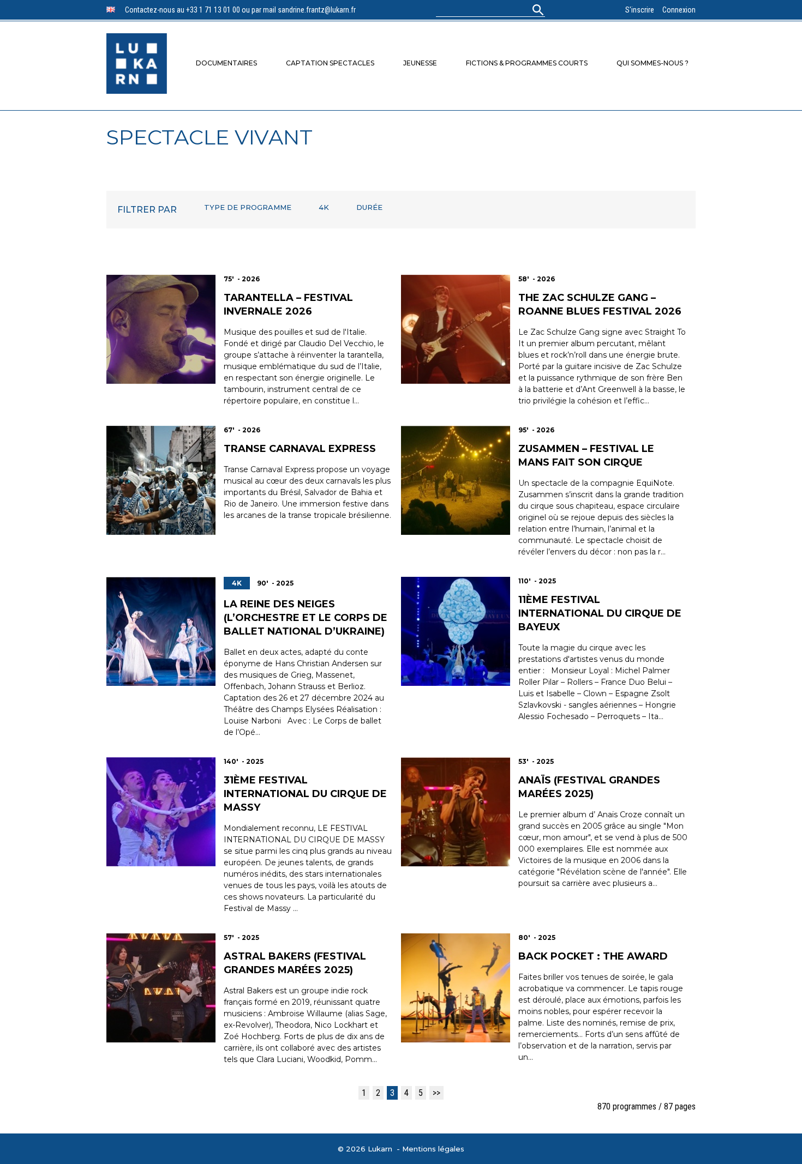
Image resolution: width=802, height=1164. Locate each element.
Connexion (679, 9)
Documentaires (226, 63)
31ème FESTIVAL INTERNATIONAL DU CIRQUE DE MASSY (305, 793)
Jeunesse (420, 63)
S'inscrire (639, 9)
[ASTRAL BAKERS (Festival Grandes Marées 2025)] (161, 987)
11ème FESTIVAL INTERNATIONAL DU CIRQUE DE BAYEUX (599, 613)
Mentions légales (433, 1148)
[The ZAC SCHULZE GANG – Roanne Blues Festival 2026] (455, 329)
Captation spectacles (330, 63)
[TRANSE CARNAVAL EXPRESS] (161, 480)
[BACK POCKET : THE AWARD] (455, 987)
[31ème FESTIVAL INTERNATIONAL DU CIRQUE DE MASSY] (161, 811)
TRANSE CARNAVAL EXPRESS (300, 449)
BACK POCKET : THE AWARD (593, 956)
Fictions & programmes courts (527, 63)
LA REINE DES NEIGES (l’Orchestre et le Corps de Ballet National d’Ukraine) (305, 617)
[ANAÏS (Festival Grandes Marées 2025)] (455, 811)
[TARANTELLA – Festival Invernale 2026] (161, 329)
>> (436, 1093)
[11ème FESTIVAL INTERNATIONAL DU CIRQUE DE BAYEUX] (455, 631)
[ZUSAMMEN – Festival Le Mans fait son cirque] (455, 480)
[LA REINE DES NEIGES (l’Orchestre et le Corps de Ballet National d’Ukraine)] (161, 631)
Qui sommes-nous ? (653, 63)
